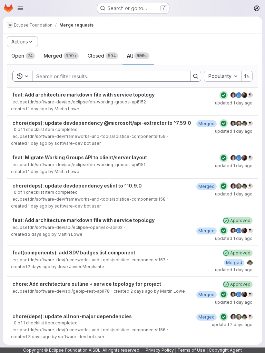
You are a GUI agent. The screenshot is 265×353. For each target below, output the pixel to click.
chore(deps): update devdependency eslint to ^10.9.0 (77, 186)
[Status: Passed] (223, 95)
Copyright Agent (225, 350)
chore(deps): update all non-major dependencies (72, 316)
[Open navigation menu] (20, 8)
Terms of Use (191, 350)
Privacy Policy (160, 350)
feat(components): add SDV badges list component (73, 252)
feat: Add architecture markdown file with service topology (83, 95)
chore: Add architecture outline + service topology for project (86, 284)
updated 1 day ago (234, 102)
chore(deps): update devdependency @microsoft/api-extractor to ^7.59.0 (101, 123)
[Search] (195, 76)
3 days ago (39, 336)
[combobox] (222, 76)
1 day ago (37, 108)
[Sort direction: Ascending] (247, 76)
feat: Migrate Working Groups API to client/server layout (79, 157)
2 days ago (39, 234)
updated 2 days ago (232, 324)
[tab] (23, 55)
